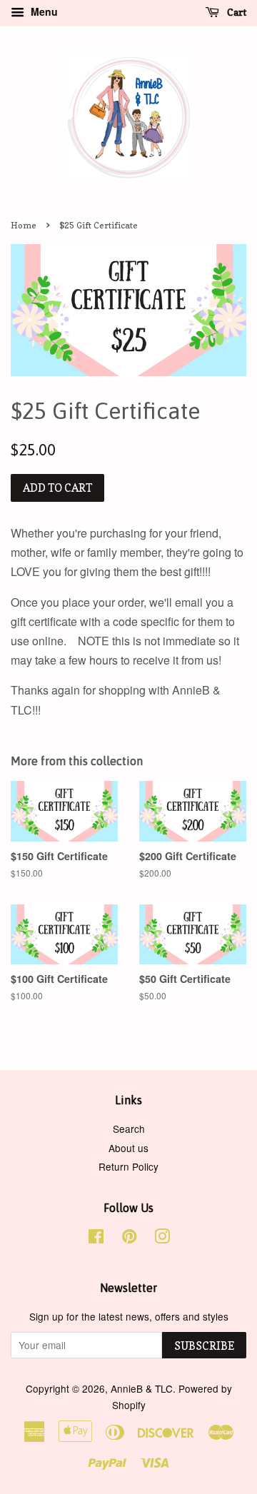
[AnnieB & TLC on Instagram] (162, 1238)
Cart (235, 12)
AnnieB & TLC (142, 1388)
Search (129, 1128)
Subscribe (204, 1346)
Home (23, 225)
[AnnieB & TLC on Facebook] (96, 1238)
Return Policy (128, 1166)
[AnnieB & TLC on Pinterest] (129, 1238)
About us (128, 1148)
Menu (43, 11)
